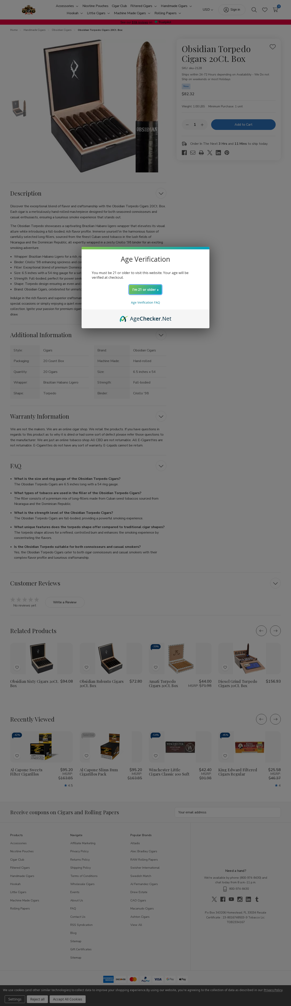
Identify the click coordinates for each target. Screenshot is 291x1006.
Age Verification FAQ (145, 302)
